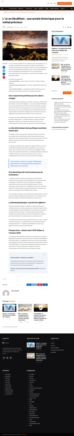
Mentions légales (55, 347)
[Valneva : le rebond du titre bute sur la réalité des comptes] (9, 308)
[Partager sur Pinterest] (68, 27)
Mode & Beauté (33, 409)
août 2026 (7, 374)
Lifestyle (29, 8)
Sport (30, 419)
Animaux (31, 376)
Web (35, 8)
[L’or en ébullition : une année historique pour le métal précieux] (25, 45)
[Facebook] (4, 67)
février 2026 (8, 386)
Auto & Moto (32, 380)
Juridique (31, 405)
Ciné (30, 384)
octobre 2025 (8, 394)
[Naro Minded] (17, 3)
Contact (53, 345)
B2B (47, 8)
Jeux (30, 403)
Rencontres (32, 413)
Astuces (31, 378)
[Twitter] (4, 70)
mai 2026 (7, 380)
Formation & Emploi (34, 396)
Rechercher (54, 90)
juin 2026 (7, 378)
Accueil (52, 343)
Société (40, 8)
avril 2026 (7, 382)
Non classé (32, 411)
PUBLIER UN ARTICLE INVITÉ (65, 3)
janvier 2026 (8, 388)
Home (5, 12)
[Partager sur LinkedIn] (70, 27)
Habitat (20, 8)
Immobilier (32, 401)
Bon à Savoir (54, 8)
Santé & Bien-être (33, 415)
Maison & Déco (33, 407)
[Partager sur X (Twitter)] (66, 27)
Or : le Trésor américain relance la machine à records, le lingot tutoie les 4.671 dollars (62, 116)
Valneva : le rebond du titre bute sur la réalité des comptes (9, 315)
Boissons (31, 382)
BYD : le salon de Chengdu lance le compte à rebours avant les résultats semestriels (23, 317)
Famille (31, 392)
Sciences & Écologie (34, 417)
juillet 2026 (8, 376)
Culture (31, 386)
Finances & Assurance (57, 54)
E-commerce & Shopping (35, 388)
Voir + (63, 8)
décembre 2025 (9, 390)
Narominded (10, 27)
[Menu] (2, 8)
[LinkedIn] (4, 74)
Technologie (32, 421)
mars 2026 (7, 384)
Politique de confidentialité (57, 350)
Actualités (13, 8)
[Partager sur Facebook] (63, 27)
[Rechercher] (72, 8)
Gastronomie (32, 397)
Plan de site (53, 352)
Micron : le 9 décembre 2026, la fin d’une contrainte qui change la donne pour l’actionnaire (62, 120)
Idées (30, 399)
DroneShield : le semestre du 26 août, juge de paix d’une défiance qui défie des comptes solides (40, 317)
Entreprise (31, 390)
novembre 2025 (9, 392)
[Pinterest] (4, 77)
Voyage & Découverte (34, 423)
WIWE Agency (24, 434)
